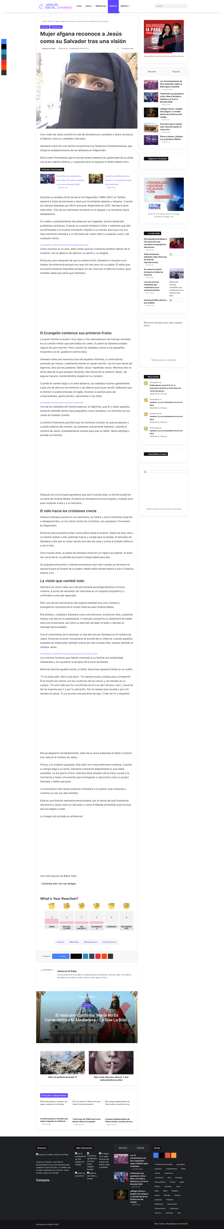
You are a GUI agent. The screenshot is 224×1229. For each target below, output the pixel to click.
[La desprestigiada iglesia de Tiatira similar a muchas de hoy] (119, 1108)
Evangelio (179, 1178)
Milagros (175, 1191)
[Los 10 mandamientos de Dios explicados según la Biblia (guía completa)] (151, 85)
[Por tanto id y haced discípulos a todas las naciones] (177, 273)
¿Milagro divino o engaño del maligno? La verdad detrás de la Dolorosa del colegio (139, 1196)
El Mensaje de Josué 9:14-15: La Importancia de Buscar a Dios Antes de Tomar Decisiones (165, 388)
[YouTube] (64, 981)
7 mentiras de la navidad (163, 1164)
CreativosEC (183, 1224)
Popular (176, 71)
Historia (124, 6)
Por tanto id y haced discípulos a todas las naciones (153, 272)
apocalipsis (181, 1164)
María (165, 1191)
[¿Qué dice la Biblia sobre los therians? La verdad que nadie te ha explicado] (96, 179)
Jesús (88, 6)
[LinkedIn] (85, 956)
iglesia (182, 1182)
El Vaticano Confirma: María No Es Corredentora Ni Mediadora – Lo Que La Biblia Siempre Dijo (87, 1020)
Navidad (167, 1195)
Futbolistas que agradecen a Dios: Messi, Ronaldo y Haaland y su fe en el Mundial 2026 (70, 180)
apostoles (158, 1169)
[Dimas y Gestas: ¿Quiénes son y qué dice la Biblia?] (151, 140)
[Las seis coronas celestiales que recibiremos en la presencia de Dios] (177, 289)
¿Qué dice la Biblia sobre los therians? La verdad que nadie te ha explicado (118, 180)
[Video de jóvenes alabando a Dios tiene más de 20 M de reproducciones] (177, 258)
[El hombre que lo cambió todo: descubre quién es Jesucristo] (151, 127)
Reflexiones (101, 6)
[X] (3, 46)
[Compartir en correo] (110, 956)
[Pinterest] (98, 956)
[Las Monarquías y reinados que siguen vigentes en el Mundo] (54, 1108)
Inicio (79, 6)
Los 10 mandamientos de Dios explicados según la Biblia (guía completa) (171, 84)
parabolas (158, 1200)
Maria (157, 1191)
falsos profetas (160, 1182)
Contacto (43, 1180)
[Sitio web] (58, 981)
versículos (169, 1213)
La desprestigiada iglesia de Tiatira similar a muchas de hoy (118, 1120)
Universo (158, 1213)
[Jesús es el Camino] (55, 6)
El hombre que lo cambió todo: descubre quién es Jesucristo (171, 127)
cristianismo (159, 1178)
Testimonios (56, 27)
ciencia (157, 1173)
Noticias (113, 6)
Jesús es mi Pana (48, 48)
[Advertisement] (87, 305)
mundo (157, 1195)
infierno (157, 1186)
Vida (179, 1213)
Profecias (169, 1200)
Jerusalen (168, 1186)
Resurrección (172, 1204)
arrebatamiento (171, 1169)
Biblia (183, 1169)
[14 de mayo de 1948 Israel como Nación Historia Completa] (87, 1108)
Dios (169, 1178)
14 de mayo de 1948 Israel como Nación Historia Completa (87, 1120)
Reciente (152, 71)
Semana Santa (160, 1208)
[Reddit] (104, 956)
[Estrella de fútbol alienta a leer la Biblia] (177, 304)
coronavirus (168, 1173)
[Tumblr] (91, 956)
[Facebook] (61, 981)
